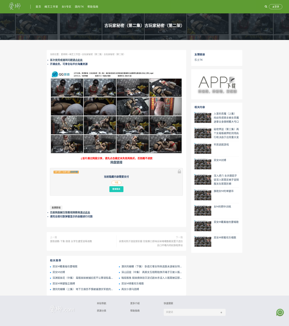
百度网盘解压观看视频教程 (70, 212)
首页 (38, 7)
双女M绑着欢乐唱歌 (132, 283)
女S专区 (67, 7)
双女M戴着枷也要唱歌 (65, 266)
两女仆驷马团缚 (130, 289)
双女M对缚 (59, 272)
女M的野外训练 (222, 206)
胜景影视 (56, 208)
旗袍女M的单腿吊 (224, 191)
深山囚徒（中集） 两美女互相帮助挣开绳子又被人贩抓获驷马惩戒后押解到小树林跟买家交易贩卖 (175, 272)
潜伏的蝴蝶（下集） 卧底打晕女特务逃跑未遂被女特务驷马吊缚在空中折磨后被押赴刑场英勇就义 (175, 266)
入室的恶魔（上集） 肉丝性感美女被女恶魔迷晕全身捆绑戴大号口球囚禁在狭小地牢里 (226, 118)
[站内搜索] (266, 7)
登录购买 (116, 189)
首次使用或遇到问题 (66, 60)
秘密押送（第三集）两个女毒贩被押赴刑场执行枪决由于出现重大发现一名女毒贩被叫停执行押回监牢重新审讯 (226, 133)
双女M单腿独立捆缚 (64, 283)
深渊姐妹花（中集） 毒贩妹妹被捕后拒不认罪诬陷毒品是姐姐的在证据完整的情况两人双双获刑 (106, 278)
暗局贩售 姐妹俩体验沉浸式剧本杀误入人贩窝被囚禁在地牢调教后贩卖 (160, 278)
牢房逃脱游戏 (221, 144)
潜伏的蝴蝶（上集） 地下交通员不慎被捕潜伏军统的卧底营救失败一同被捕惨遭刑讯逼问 (102, 289)
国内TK (79, 7)
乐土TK (199, 60)
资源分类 (101, 311)
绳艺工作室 (51, 7)
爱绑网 (64, 54)
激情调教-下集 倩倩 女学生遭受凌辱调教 (71, 241)
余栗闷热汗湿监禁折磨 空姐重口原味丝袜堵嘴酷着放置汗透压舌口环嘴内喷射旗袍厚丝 (151, 243)
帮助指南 (93, 7)
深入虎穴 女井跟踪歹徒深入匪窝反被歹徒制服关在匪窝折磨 (226, 180)
